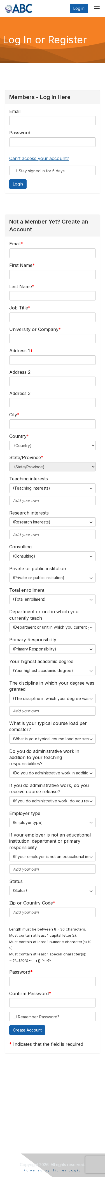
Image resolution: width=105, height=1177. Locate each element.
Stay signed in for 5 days (41, 170)
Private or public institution (37, 568)
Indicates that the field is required (48, 1044)
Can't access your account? (39, 158)
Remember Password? (38, 1016)
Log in (79, 8)
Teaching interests (28, 478)
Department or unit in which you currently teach (43, 615)
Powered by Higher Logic (52, 1170)
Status (16, 881)
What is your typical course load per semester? (48, 726)
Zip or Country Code (31, 903)
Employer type (24, 813)
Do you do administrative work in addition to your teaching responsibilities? (44, 757)
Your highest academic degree (41, 661)
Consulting (20, 546)
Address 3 (20, 393)
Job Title (18, 308)
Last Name (20, 286)
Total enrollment (26, 590)
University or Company (34, 329)
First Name (20, 265)
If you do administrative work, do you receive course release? (49, 788)
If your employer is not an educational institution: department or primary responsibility (50, 841)
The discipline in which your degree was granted (51, 686)
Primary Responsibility (32, 639)
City (13, 414)
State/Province (25, 457)
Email (14, 111)
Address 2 (20, 372)
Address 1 (19, 350)
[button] (27, 1030)
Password (19, 132)
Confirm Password (29, 993)
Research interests (29, 513)
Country (18, 436)
